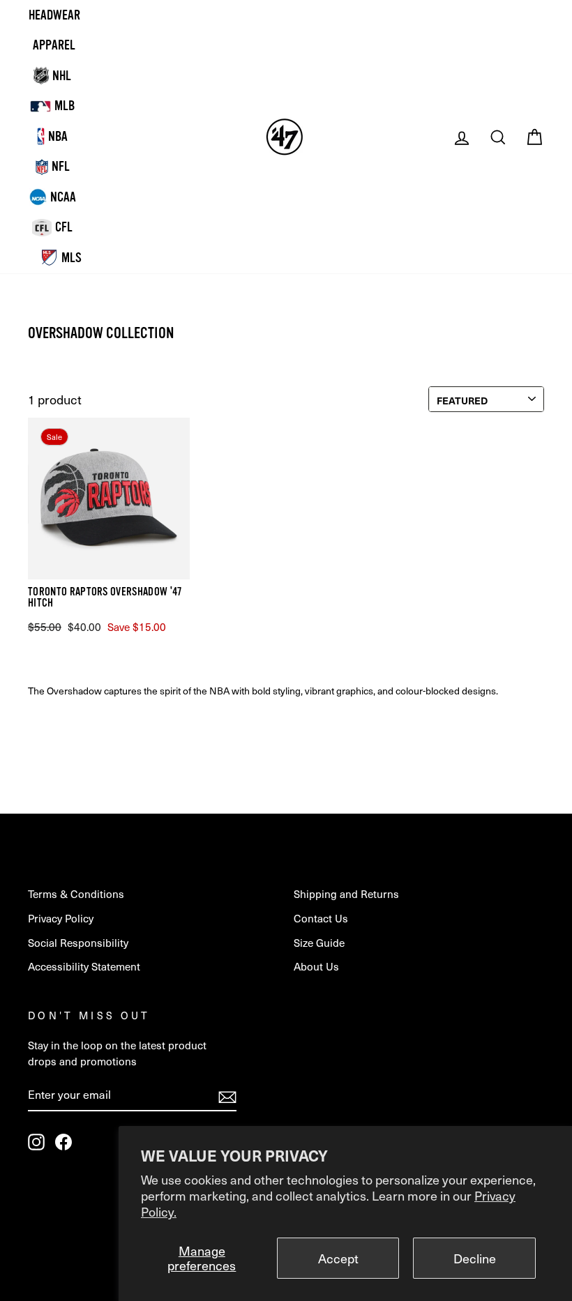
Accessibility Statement (84, 966)
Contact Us (321, 918)
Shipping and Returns (346, 893)
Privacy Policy (60, 918)
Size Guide (319, 942)
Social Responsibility (78, 942)
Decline (474, 1258)
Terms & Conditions (76, 893)
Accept (338, 1258)
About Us (316, 966)
